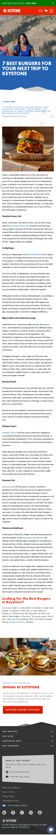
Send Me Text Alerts (19, 776)
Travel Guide (9, 101)
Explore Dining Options (23, 710)
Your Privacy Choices (17, 805)
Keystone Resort (18, 622)
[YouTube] (42, 813)
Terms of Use (8, 792)
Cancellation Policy (10, 800)
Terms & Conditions (11, 787)
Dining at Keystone (21, 687)
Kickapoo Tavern (9, 433)
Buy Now (31, 3)
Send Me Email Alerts (20, 772)
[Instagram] (33, 813)
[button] (41, 11)
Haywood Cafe (8, 487)
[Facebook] (15, 813)
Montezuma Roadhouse (32, 538)
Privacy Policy (8, 796)
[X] (24, 813)
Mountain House (35, 255)
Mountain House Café (19, 226)
